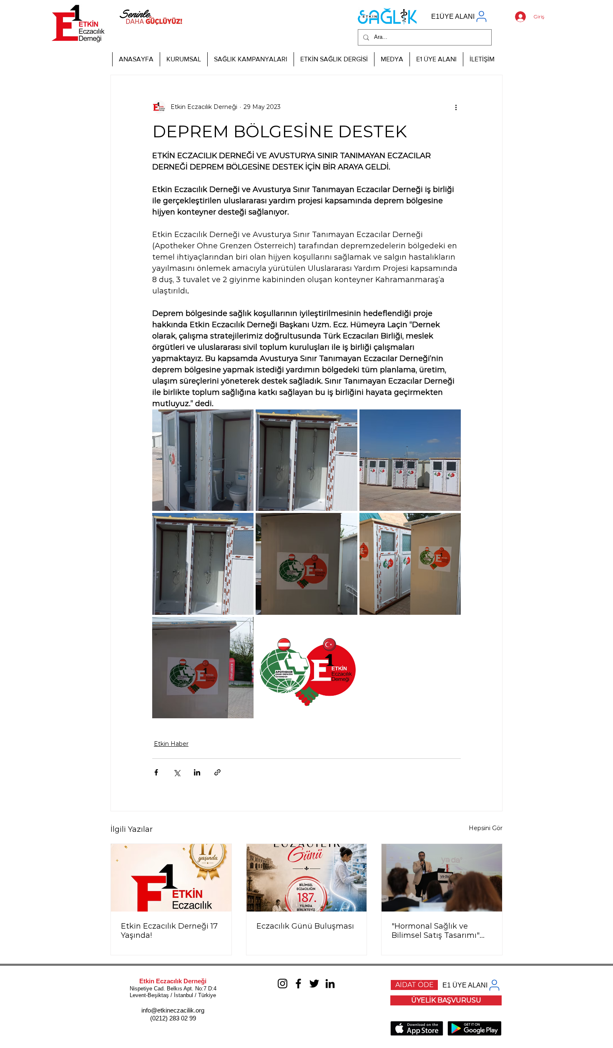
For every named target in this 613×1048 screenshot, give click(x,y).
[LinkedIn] (330, 983)
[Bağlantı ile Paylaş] (217, 772)
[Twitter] (314, 983)
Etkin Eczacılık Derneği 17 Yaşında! (169, 931)
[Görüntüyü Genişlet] (203, 460)
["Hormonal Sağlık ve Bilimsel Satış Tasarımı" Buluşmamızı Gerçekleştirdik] (442, 878)
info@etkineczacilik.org (172, 1010)
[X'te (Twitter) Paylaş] (177, 772)
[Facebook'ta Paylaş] (156, 772)
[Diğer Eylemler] (456, 107)
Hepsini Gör (485, 828)
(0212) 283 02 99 (173, 1018)
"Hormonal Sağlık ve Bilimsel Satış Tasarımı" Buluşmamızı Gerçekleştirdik (436, 931)
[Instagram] (282, 983)
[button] (183, 59)
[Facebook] (298, 983)
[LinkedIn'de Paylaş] (197, 772)
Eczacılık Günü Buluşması (305, 926)
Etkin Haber (171, 743)
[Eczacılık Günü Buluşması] (306, 878)
